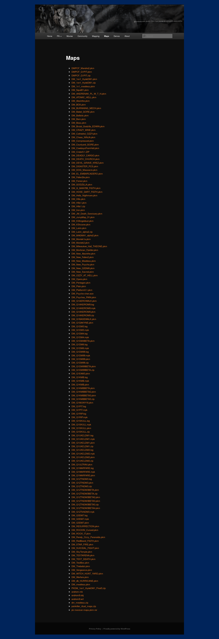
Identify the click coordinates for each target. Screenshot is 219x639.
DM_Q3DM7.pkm (80, 522)
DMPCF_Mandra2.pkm (83, 68)
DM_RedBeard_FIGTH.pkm (85, 540)
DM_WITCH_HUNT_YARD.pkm (87, 573)
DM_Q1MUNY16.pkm (82, 402)
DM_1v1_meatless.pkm (83, 86)
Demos (117, 36)
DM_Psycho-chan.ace (82, 293)
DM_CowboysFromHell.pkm (85, 148)
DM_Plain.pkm (79, 286)
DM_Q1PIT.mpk (79, 409)
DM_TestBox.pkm (80, 562)
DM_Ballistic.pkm (80, 115)
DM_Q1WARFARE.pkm (83, 475)
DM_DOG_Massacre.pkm (84, 169)
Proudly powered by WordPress (116, 628)
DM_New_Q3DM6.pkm (83, 268)
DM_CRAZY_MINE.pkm (84, 129)
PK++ (59, 36)
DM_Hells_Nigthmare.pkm (84, 195)
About (127, 36)
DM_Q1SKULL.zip (81, 431)
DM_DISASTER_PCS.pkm (85, 166)
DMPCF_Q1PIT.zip (81, 75)
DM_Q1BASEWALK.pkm (84, 319)
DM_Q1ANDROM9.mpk (83, 308)
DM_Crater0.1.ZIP (80, 151)
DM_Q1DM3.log (79, 326)
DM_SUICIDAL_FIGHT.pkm (85, 548)
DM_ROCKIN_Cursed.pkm (85, 529)
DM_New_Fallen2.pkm (83, 257)
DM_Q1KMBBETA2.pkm (84, 391)
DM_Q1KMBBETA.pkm (83, 388)
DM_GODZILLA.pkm (82, 184)
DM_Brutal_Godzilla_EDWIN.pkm (88, 126)
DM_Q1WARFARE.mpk (83, 471)
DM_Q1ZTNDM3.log (82, 478)
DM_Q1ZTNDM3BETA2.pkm (86, 497)
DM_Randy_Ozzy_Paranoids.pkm (88, 537)
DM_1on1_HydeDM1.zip (84, 82)
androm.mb (77, 591)
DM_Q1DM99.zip (80, 362)
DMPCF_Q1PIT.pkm (82, 71)
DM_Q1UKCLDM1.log (82, 435)
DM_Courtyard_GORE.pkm (85, 144)
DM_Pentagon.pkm (81, 282)
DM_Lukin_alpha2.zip (82, 231)
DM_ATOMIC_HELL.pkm (84, 97)
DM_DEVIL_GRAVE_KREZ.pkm (88, 162)
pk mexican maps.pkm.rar (84, 609)
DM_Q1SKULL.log (81, 420)
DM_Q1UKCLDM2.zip (82, 460)
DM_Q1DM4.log (79, 333)
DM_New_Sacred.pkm (83, 271)
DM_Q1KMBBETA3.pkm (84, 395)
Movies (70, 36)
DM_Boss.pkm (79, 122)
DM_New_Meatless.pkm (84, 260)
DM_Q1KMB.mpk (80, 380)
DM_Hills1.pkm (79, 202)
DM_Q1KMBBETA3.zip (83, 398)
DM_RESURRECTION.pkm (85, 526)
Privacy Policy (95, 628)
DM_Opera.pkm (79, 279)
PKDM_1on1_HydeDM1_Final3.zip (89, 588)
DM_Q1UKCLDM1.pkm (83, 442)
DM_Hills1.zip (78, 206)
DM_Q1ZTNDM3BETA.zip (84, 493)
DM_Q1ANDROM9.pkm (83, 311)
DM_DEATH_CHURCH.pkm (86, 158)
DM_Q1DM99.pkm (81, 359)
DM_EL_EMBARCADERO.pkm (87, 173)
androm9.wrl (78, 599)
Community (82, 36)
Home (49, 36)
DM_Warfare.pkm (80, 577)
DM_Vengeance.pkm (82, 569)
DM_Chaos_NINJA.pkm (83, 137)
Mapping (95, 36)
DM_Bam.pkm (79, 119)
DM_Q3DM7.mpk (80, 518)
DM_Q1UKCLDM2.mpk (83, 453)
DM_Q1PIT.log (79, 406)
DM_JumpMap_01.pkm (83, 217)
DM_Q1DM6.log (79, 344)
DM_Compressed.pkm (83, 140)
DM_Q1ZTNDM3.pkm (82, 482)
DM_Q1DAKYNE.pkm (82, 322)
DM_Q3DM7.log (79, 515)
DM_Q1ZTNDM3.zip (82, 486)
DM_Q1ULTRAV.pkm (82, 464)
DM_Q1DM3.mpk (80, 329)
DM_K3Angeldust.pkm (83, 220)
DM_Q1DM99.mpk (81, 355)
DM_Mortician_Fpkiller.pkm (85, 249)
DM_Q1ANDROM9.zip (83, 315)
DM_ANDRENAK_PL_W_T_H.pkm (89, 93)
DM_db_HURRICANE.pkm (85, 580)
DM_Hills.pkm (78, 198)
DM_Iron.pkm (78, 210)
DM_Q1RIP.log (79, 413)
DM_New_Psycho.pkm (83, 264)
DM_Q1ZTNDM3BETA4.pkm (86, 508)
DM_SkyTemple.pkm (82, 551)
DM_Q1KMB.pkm (80, 384)
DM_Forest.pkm (79, 180)
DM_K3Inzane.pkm (81, 224)
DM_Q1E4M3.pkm (81, 373)
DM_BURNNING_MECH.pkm (86, 108)
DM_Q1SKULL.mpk (81, 424)
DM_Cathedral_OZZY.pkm (84, 133)
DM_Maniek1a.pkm (81, 239)
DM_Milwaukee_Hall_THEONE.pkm (89, 246)
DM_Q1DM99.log (80, 351)
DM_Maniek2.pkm (81, 242)
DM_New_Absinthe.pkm (83, 253)
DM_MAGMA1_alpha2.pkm (85, 235)
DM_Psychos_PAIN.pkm (84, 297)
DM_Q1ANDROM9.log (83, 304)
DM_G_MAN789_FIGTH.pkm (86, 188)
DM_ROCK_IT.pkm (81, 533)
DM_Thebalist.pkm (81, 566)
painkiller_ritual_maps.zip (84, 606)
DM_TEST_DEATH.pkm (83, 559)
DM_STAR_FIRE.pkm (82, 544)
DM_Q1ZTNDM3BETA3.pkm (86, 500)
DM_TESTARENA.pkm (83, 555)
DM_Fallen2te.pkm (81, 177)
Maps (106, 36)
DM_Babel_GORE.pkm (83, 111)
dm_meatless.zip (80, 602)
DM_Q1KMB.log (80, 377)
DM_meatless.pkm (81, 584)
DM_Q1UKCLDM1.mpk (83, 438)
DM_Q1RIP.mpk (80, 417)
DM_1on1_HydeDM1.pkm (84, 79)
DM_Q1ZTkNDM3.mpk (83, 511)
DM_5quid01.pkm (80, 89)
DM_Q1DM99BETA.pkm (84, 366)
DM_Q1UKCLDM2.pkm (83, 457)
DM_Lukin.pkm (79, 228)
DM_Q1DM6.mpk (80, 348)
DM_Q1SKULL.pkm (81, 428)
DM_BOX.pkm (79, 104)
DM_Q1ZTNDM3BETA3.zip (85, 504)
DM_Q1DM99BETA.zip (83, 369)
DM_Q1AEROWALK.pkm (84, 300)
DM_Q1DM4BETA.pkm (83, 340)
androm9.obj (78, 595)
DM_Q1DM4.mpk (80, 337)
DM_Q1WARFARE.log (83, 468)
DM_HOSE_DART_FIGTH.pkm (87, 191)
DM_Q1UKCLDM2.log (82, 449)
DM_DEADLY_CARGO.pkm (85, 155)
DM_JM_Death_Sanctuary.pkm (87, 213)
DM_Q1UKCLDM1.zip (82, 446)
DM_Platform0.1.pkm (82, 289)
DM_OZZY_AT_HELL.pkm (85, 275)
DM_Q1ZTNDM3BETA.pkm (85, 489)
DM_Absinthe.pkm (81, 100)
